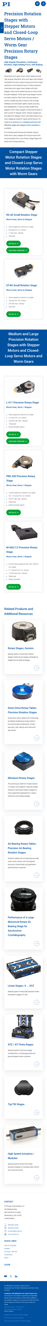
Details (12, 244)
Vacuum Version (16, 250)
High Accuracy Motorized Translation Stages (17, 1321)
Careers (7, 1248)
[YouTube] (5, 1276)
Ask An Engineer (10, 1245)
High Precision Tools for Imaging (13, 1318)
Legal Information (9, 1307)
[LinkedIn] (16, 1276)
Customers (8, 1255)
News (6, 1258)
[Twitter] (11, 1276)
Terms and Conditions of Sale (13, 1309)
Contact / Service (10, 1252)
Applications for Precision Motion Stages (16, 1315)
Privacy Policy (20, 1307)
